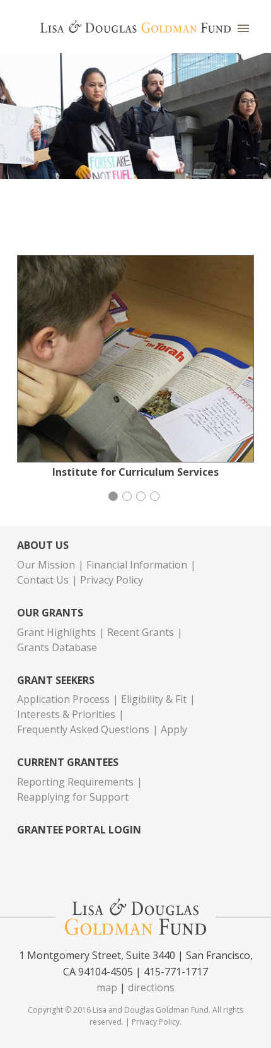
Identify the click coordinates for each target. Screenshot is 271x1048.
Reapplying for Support (73, 797)
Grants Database (57, 647)
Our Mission (46, 565)
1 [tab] (114, 498)
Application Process (63, 699)
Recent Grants (140, 632)
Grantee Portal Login (79, 830)
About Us (43, 545)
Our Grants (50, 613)
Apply (174, 729)
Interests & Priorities (66, 714)
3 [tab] (142, 498)
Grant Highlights (56, 632)
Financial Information (136, 565)
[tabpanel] (135, 367)
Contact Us (43, 580)
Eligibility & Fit (154, 699)
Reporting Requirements (75, 782)
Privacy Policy (111, 580)
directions (151, 987)
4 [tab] (156, 498)
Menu (243, 28)
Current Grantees (67, 762)
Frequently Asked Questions (83, 729)
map (106, 987)
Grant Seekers (56, 680)
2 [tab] (128, 498)
